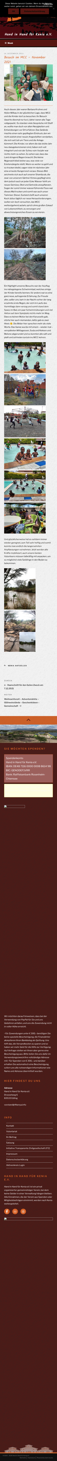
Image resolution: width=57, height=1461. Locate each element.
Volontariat (11, 1131)
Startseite (23, 1458)
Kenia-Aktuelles (17, 666)
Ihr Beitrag (11, 1137)
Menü (10, 43)
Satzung (10, 1143)
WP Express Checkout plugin (33, 790)
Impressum (11, 1154)
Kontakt (10, 1126)
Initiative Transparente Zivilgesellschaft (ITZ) (28, 1148)
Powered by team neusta (45, 1458)
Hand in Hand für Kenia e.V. (28, 34)
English (48, 4)
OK (13, 11)
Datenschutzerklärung (17, 1159)
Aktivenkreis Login (15, 1165)
